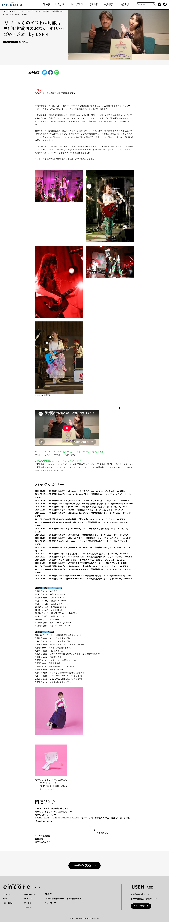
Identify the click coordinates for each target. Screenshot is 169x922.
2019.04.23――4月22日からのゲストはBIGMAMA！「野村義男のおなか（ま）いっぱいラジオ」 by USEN (81, 566)
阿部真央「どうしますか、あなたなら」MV (53, 812)
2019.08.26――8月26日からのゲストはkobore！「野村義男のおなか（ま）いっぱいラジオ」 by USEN (80, 491)
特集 (5, 899)
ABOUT (48, 894)
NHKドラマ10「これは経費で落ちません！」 (54, 808)
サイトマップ (50, 903)
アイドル (28, 903)
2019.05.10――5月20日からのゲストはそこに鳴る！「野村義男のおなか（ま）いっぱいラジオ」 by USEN (81, 554)
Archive (10, 11)
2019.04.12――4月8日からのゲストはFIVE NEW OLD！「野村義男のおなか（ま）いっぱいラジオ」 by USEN (83, 576)
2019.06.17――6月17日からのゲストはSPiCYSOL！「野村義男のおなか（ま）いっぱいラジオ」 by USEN (82, 535)
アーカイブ (28, 907)
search (154, 4)
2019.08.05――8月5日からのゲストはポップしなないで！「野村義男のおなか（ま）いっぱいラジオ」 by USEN (84, 504)
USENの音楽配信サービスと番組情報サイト (63, 899)
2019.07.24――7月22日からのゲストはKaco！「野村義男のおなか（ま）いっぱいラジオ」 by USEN (79, 510)
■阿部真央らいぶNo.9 (44, 632)
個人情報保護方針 (138, 894)
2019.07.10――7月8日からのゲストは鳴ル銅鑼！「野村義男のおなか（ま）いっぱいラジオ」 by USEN (80, 519)
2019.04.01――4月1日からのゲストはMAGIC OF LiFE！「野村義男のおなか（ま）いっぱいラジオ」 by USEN (83, 579)
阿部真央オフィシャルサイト (47, 815)
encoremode (29, 894)
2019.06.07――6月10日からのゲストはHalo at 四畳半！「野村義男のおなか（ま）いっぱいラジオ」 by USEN (83, 538)
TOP (4, 11)
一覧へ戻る (82, 865)
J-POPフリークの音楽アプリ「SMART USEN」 (56, 93)
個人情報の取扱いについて (142, 899)
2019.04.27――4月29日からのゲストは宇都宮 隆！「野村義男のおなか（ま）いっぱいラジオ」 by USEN (81, 563)
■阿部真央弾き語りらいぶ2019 (48, 588)
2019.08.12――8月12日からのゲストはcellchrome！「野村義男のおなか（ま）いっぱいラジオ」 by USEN (82, 500)
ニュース (7, 894)
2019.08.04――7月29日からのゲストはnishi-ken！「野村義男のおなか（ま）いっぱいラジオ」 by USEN (81, 507)
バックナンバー (21, 11)
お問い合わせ (139, 906)
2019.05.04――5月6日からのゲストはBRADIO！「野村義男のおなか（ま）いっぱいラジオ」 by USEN (80, 560)
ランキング (28, 899)
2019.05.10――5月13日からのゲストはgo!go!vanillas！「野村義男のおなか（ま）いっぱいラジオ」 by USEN (83, 557)
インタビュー (8, 903)
